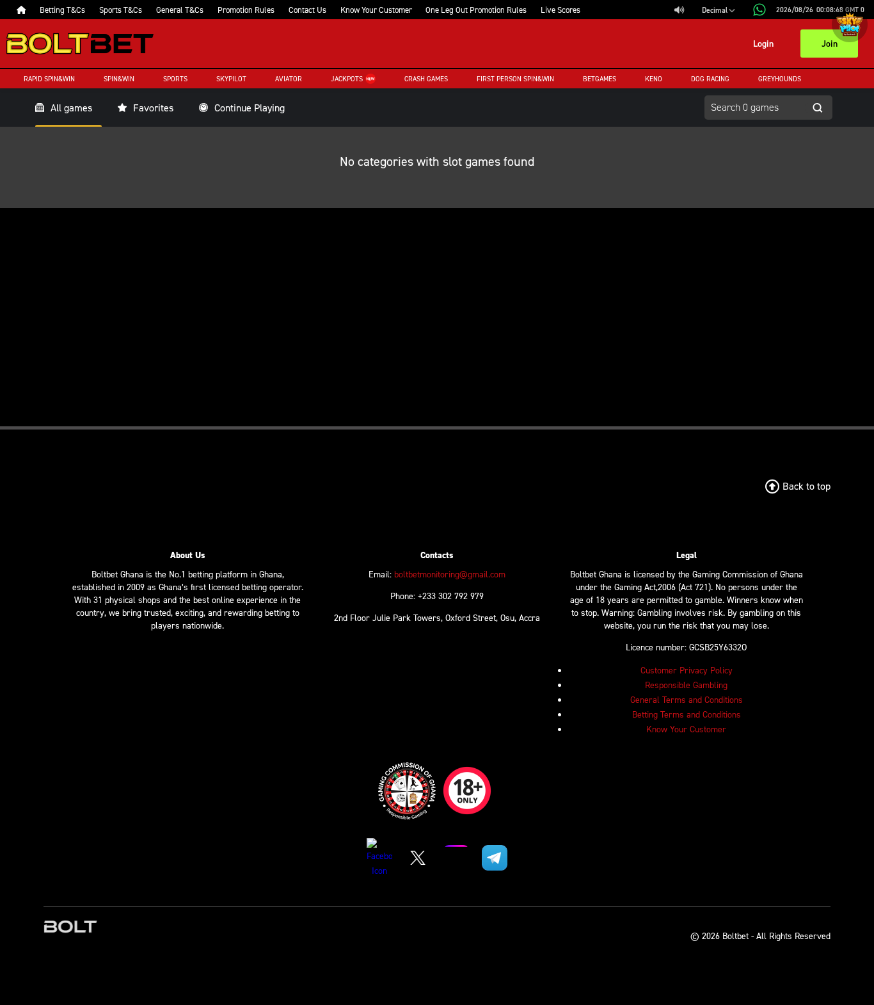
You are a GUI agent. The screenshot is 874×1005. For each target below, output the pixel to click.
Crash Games (426, 78)
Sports (175, 78)
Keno (653, 78)
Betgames (599, 78)
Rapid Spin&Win (49, 78)
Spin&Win (119, 78)
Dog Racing (710, 78)
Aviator (288, 78)
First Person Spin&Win (515, 78)
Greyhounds (779, 78)
